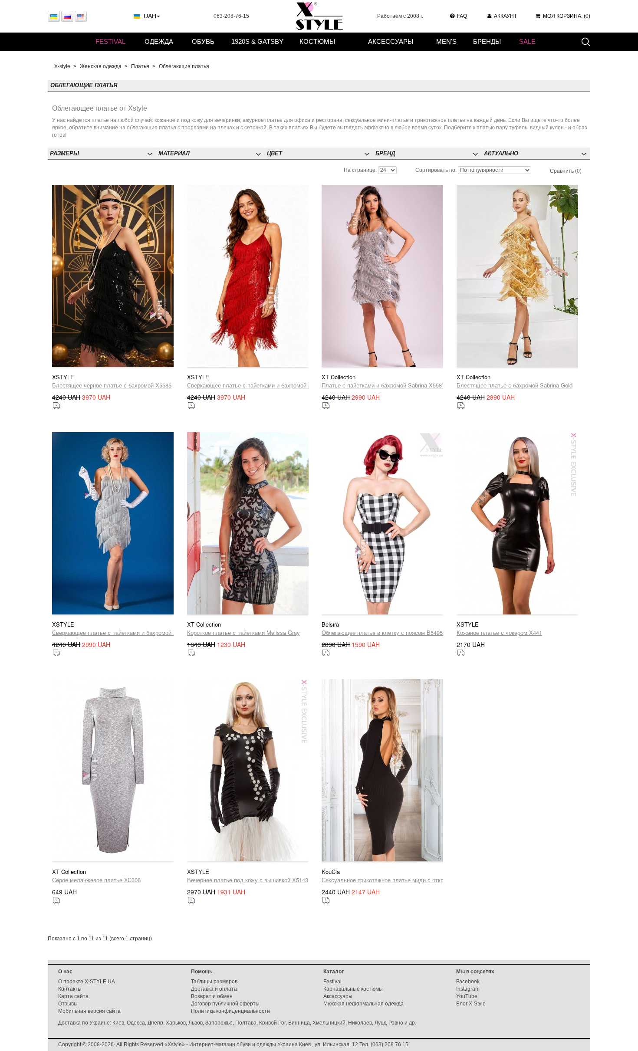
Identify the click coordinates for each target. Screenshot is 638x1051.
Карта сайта (73, 996)
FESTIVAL (110, 41)
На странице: (360, 170)
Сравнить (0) (566, 171)
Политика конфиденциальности (230, 1011)
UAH (150, 16)
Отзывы (68, 1004)
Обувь (203, 41)
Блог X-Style (471, 1004)
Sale (527, 41)
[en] (81, 16)
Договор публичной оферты (225, 1004)
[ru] (67, 16)
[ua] (54, 16)
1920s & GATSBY (257, 41)
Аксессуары (390, 41)
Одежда (159, 41)
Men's (446, 41)
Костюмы (317, 41)
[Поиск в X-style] (585, 41)
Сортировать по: (436, 170)
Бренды (487, 41)
